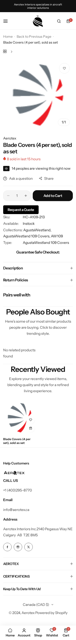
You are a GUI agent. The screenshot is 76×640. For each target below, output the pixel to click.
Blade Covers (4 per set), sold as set (16, 441)
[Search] (59, 21)
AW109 (57, 236)
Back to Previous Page (34, 36)
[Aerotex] (38, 21)
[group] (38, 94)
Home (8, 36)
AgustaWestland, (37, 230)
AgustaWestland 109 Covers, (27, 236)
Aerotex (9, 138)
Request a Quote (21, 210)
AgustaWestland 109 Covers (46, 242)
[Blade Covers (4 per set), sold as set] (20, 417)
